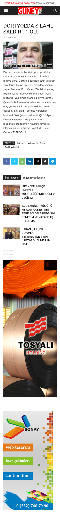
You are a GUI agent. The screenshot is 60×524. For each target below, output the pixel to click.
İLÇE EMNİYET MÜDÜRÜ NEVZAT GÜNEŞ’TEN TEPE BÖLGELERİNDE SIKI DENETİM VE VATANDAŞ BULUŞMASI (38, 213)
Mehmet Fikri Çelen (36, 143)
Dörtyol (20, 143)
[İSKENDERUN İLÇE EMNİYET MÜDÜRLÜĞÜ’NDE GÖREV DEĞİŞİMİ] (11, 190)
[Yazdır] (45, 161)
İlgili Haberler (12, 177)
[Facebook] (6, 161)
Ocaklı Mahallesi (12, 147)
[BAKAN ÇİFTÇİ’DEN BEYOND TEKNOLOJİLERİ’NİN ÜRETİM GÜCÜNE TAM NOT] (11, 233)
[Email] (37, 161)
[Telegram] (52, 161)
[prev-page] (5, 252)
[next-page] (11, 252)
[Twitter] (14, 161)
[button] (5, 10)
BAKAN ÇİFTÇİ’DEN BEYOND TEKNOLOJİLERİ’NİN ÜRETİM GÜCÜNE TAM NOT (36, 236)
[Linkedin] (29, 161)
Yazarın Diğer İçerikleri (34, 177)
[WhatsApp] (22, 161)
